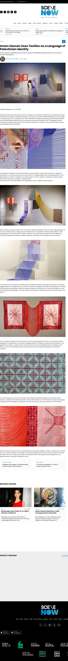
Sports (61, 23)
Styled (56, 23)
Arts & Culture (37, 23)
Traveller (37, 509)
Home (51, 23)
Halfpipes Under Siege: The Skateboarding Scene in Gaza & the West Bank (15, 465)
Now (15, 23)
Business (45, 23)
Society (24, 23)
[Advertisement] (30, 476)
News (19, 23)
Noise (29, 23)
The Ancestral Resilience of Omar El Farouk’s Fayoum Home (47, 465)
